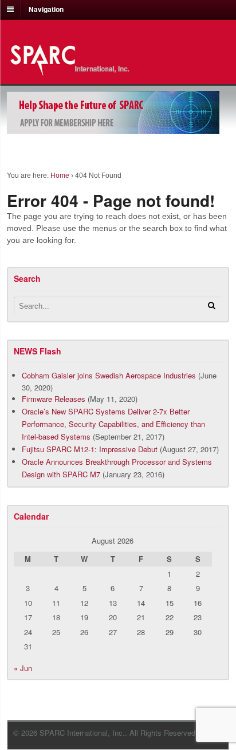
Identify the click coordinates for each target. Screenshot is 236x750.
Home (59, 175)
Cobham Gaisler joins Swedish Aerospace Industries (109, 375)
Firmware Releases (53, 398)
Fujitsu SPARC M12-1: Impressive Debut (90, 449)
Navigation (46, 9)
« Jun (23, 668)
